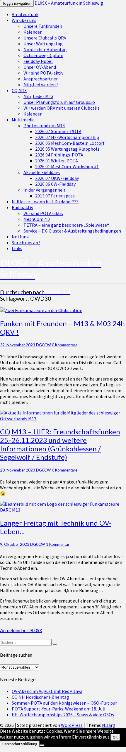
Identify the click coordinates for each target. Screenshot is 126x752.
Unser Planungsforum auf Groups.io (59, 102)
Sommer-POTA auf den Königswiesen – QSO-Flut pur (64, 703)
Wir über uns (24, 20)
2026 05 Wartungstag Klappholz (67, 149)
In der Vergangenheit (44, 190)
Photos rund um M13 (44, 125)
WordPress (72, 725)
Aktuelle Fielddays (41, 172)
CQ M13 (19, 90)
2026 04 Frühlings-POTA (59, 155)
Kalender (32, 32)
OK (115, 737)
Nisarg (108, 725)
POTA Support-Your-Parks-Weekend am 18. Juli (58, 709)
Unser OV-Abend (39, 67)
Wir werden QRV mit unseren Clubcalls (61, 108)
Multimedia (23, 120)
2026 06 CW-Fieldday (55, 184)
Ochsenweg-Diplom (43, 55)
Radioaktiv (22, 207)
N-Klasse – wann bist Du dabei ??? (45, 201)
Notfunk (20, 237)
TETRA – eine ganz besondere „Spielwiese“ (66, 225)
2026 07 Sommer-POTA (58, 131)
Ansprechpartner (40, 79)
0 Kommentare (64, 345)
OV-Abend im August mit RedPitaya (47, 691)
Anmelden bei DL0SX (21, 630)
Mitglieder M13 (38, 96)
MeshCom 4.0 (36, 219)
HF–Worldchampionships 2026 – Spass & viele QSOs (63, 714)
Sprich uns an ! (26, 242)
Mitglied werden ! (40, 84)
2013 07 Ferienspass (55, 196)
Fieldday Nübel (38, 61)
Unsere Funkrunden (42, 26)
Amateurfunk (25, 14)
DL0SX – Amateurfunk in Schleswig (69, 3)
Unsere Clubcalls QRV (44, 38)
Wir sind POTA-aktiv (43, 73)
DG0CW (43, 345)
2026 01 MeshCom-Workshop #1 (67, 166)
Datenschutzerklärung (19, 743)
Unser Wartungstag (43, 44)
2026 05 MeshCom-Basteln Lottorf (70, 143)
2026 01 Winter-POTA (56, 161)
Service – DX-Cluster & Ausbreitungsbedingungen (72, 231)
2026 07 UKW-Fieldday (57, 178)
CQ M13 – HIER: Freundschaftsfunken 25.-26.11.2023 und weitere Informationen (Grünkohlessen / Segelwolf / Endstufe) (60, 444)
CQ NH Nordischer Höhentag (40, 697)
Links (17, 248)
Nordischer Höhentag (45, 49)
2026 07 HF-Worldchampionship (67, 137)
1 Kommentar (57, 544)
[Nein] (42, 745)
